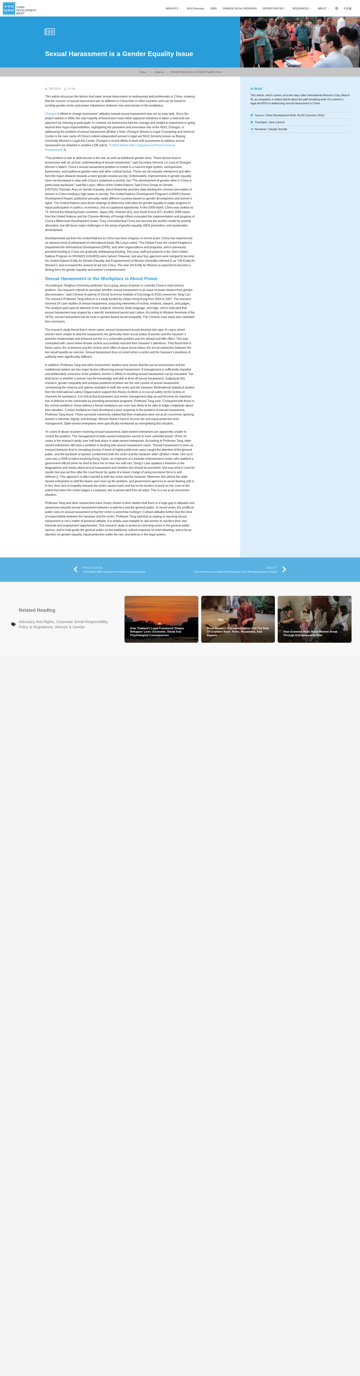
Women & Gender (70, 627)
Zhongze (51, 113)
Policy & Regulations (36, 627)
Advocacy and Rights (36, 622)
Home (143, 72)
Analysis (159, 72)
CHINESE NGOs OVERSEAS (239, 8)
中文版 (348, 8)
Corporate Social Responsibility (82, 622)
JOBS (213, 8)
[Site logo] (20, 8)
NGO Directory (195, 8)
